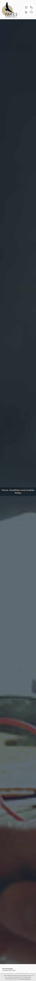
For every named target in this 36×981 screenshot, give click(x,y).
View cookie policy (26, 979)
